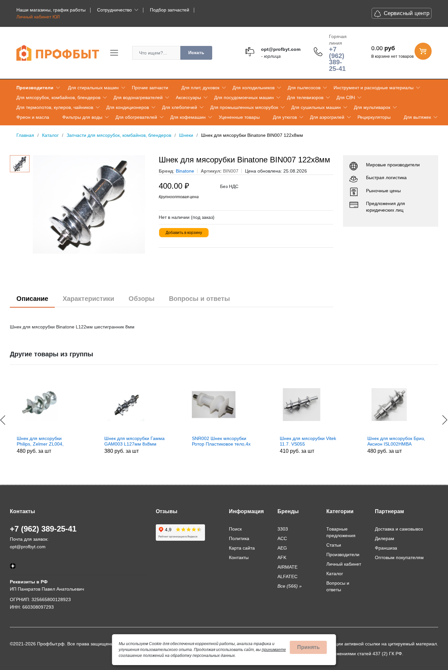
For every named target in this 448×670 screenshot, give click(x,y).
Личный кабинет (343, 564)
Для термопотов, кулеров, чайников (54, 107)
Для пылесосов (304, 87)
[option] (91, 204)
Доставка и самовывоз (399, 529)
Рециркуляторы (374, 117)
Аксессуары (188, 97)
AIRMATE (287, 567)
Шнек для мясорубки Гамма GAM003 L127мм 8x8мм (95, 441)
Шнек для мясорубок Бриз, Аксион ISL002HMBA (357, 441)
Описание (32, 298)
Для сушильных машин (316, 107)
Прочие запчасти (150, 87)
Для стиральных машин (93, 87)
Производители (34, 87)
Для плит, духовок (200, 87)
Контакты (239, 557)
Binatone (185, 171)
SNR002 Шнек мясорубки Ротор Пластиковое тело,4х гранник (182, 441)
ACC (282, 538)
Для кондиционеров (127, 107)
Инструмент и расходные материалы (374, 87)
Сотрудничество (114, 9)
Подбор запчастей (169, 9)
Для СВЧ (345, 97)
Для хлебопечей (179, 107)
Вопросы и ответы (199, 298)
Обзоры (141, 298)
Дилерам (384, 538)
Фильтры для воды (82, 117)
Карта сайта (242, 548)
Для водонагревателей (138, 97)
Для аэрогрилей (327, 117)
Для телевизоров (305, 97)
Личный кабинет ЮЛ (38, 16)
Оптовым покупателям (399, 557)
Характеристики (88, 298)
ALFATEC (287, 576)
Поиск (235, 529)
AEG (282, 548)
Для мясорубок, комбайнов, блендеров (58, 97)
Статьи (333, 545)
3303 (282, 529)
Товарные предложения (341, 532)
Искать (196, 52)
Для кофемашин (188, 117)
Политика (239, 538)
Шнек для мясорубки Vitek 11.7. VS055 (269, 441)
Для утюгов (285, 117)
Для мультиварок (372, 107)
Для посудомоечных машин (244, 97)
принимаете (274, 649)
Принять (308, 647)
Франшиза (386, 548)
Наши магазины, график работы (51, 9)
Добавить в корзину (184, 232)
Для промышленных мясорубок (244, 107)
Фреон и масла (32, 117)
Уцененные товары (239, 117)
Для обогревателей (136, 117)
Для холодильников (254, 87)
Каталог (334, 573)
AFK (281, 557)
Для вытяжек (417, 117)
